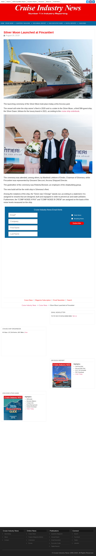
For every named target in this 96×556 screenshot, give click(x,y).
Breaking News (79, 219)
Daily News (77, 215)
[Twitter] (87, 1)
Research (41, 1)
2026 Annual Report (39, 23)
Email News (56, 1)
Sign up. (74, 316)
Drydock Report (32, 1)
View (26, 332)
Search (8, 1)
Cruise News (9, 23)
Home (3, 1)
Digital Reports (71, 23)
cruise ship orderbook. (70, 111)
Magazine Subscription (43, 300)
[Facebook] (90, 1)
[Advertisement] (48, 268)
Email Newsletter (59, 300)
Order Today (79, 374)
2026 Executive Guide (56, 23)
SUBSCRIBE (82, 23)
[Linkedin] (93, 1)
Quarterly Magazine (23, 23)
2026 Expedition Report (19, 1)
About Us (48, 1)
